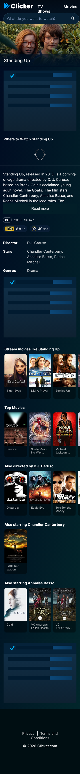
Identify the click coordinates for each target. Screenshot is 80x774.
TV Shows (44, 8)
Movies (70, 6)
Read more (40, 208)
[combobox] (41, 18)
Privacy (28, 733)
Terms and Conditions (44, 735)
